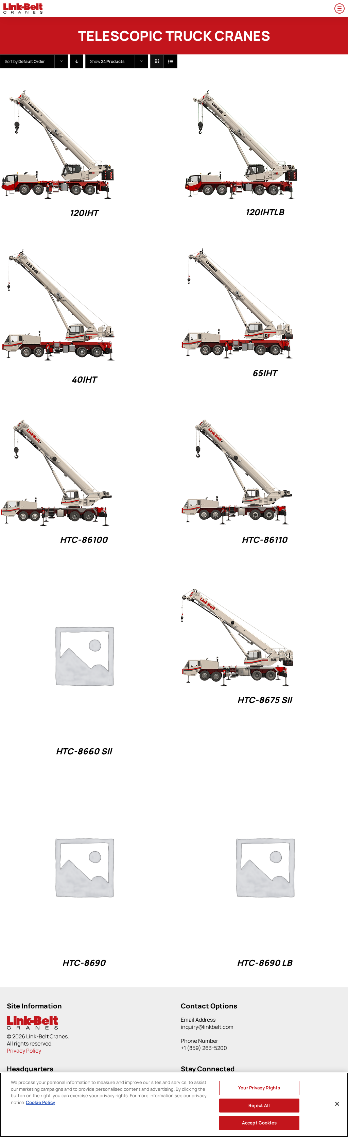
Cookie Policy (40, 1102)
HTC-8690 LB (264, 963)
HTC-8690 (83, 963)
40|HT (83, 379)
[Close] (337, 1104)
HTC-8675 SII (264, 700)
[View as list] (170, 61)
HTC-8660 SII (83, 751)
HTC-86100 (83, 540)
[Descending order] (76, 61)
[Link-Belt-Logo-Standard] (22, 6)
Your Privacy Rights (259, 1088)
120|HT (83, 213)
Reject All (259, 1105)
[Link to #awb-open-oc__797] (339, 8)
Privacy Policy (24, 1050)
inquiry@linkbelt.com (207, 1027)
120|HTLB (264, 212)
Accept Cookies (259, 1123)
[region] (174, 1104)
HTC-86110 (264, 540)
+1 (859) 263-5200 (204, 1048)
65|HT (264, 373)
